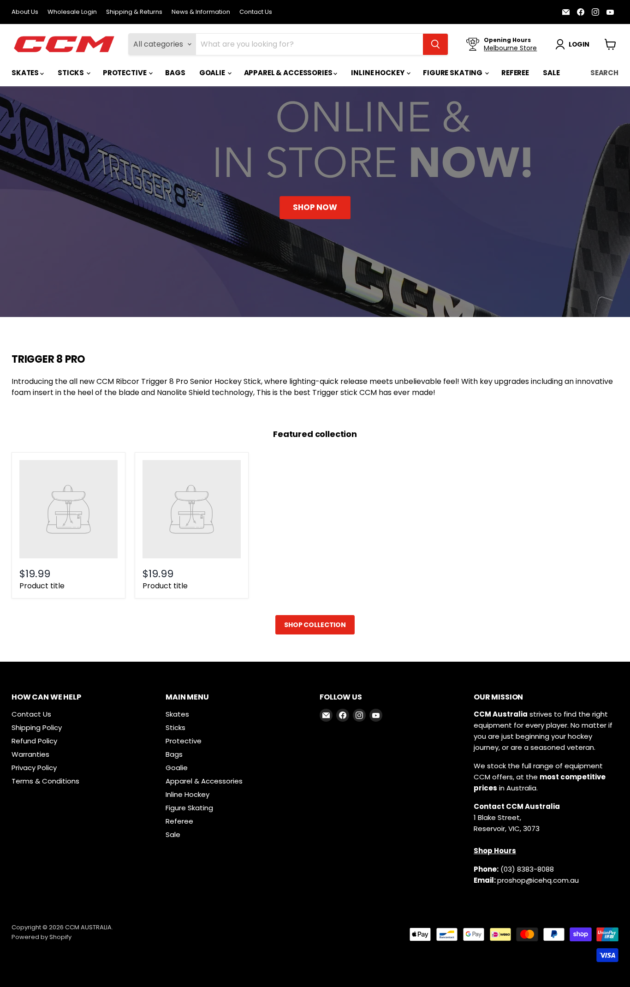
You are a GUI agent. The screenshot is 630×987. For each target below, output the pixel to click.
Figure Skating (453, 73)
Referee (515, 73)
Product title (42, 585)
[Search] (435, 44)
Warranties (30, 754)
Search (604, 73)
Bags (175, 73)
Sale (551, 73)
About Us (25, 12)
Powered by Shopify (41, 937)
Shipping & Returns (134, 12)
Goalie (212, 73)
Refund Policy (34, 741)
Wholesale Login (72, 12)
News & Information (201, 12)
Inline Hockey (378, 73)
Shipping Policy (37, 727)
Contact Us (255, 12)
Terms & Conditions (45, 781)
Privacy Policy (34, 767)
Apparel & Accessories (289, 73)
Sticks (71, 73)
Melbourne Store (510, 48)
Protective (125, 73)
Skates (26, 73)
